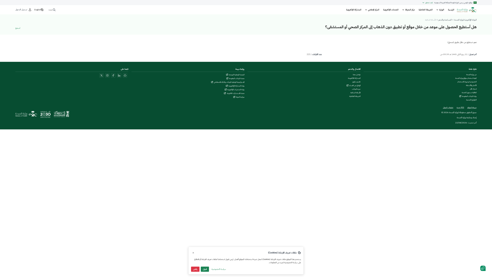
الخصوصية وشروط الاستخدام (467, 82)
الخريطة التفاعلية (426, 9)
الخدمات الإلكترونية (390, 9)
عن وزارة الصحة (471, 74)
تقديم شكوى (356, 82)
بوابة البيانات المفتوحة (469, 96)
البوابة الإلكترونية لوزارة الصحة (465, 19)
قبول (205, 269)
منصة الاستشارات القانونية (235, 93)
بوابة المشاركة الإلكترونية (236, 86)
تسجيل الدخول (21, 9)
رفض (195, 269)
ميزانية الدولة (240, 97)
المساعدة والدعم (445, 19)
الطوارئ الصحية (471, 100)
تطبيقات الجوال (448, 107)
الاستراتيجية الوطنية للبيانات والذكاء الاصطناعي (229, 82)
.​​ (447, 42)
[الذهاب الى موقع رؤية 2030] (45, 115)
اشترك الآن (473, 89)
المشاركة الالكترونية (354, 78)
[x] (101, 75)
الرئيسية (451, 9)
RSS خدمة (460, 107)
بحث (50, 9)
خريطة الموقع (472, 107)
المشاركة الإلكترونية (353, 9)
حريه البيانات (356, 89)
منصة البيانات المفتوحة (236, 78)
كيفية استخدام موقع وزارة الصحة (466, 78)
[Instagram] (107, 75)
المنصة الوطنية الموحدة (236, 74)
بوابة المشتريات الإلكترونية (235, 89)
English (37, 9)
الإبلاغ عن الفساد (355, 85)
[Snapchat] (125, 75)
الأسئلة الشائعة (355, 92)
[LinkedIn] (119, 75)
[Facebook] (113, 75)
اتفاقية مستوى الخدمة (469, 92)
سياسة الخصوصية (219, 269)
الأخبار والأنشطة (471, 85)
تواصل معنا (357, 74)
